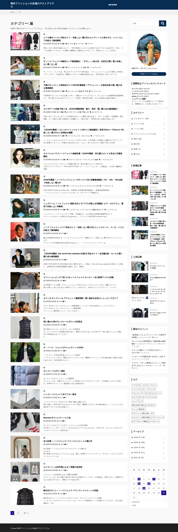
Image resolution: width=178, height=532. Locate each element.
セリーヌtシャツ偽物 (139, 421)
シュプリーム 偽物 (139, 99)
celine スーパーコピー (140, 96)
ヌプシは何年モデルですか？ (158, 279)
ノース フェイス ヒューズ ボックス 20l (84, 186)
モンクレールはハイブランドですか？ (158, 314)
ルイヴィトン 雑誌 (138, 417)
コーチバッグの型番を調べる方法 (144, 356)
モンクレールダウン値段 (54, 371)
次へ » (26, 513)
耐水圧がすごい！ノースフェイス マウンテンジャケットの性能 (70, 490)
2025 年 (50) (139, 442)
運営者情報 (112, 5)
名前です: (135, 68)
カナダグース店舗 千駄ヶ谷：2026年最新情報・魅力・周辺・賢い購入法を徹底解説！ (81, 109)
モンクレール (96, 91)
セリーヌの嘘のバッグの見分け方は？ (146, 350)
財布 (137, 149)
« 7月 (134, 505)
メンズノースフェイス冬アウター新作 (59, 394)
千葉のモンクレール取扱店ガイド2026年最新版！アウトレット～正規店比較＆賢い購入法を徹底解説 (158, 210)
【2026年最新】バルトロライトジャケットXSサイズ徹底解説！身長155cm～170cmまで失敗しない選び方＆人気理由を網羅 (158, 240)
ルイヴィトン (156, 393)
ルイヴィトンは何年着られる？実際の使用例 (62, 467)
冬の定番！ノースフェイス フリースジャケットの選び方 (67, 441)
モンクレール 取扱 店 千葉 (78, 91)
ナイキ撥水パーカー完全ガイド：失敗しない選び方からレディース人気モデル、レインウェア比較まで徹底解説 (158, 179)
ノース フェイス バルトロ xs (79, 136)
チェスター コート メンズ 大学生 (157, 267)
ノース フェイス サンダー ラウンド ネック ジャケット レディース (158, 291)
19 (144, 488)
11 (139, 484)
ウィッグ (139, 124)
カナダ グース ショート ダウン (157, 302)
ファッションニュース (145, 134)
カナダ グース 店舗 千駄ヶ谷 (78, 112)
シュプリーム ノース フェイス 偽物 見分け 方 (86, 210)
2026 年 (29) (139, 437)
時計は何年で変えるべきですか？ (144, 405)
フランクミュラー (138, 393)
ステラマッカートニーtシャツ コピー (146, 94)
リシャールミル (137, 389)
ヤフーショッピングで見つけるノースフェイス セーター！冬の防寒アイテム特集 (78, 277)
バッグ (138, 129)
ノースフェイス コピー (140, 91)
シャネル (153, 397)
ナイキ (90, 44)
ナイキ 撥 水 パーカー (76, 44)
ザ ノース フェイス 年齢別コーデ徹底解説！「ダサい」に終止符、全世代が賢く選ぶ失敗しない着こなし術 (158, 194)
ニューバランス (137, 401)
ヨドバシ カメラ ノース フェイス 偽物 (83, 160)
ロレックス (142, 385)
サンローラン (144, 397)
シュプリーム (111, 210)
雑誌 (148, 417)
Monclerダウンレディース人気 (57, 417)
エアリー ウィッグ (157, 417)
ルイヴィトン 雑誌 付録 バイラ (143, 413)
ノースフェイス (95, 67)
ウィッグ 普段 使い (139, 409)
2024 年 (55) (139, 447)
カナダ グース (97, 112)
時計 (138, 139)
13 (149, 484)
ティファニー (152, 385)
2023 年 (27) (139, 452)
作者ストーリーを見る (148, 74)
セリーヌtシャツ (153, 421)
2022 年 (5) (139, 458)
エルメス (135, 397)
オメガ (148, 393)
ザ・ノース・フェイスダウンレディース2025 (63, 347)
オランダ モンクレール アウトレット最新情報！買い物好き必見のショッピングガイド (80, 298)
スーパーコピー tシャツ (141, 89)
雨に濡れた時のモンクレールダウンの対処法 (62, 321)
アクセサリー (141, 119)
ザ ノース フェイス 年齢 (77, 67)
